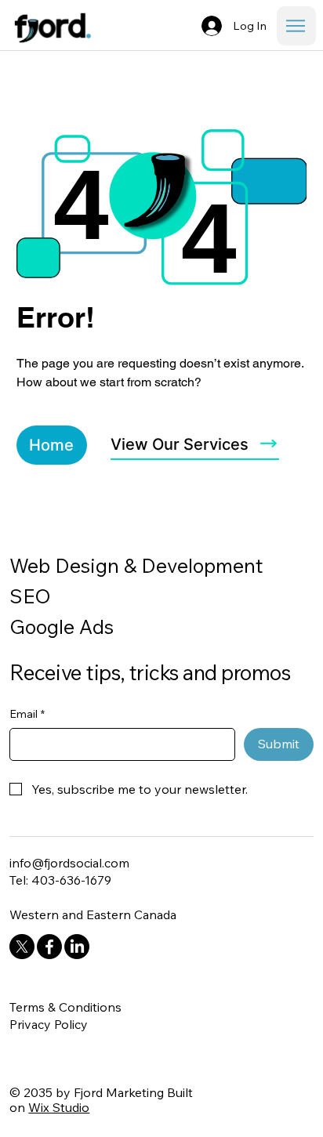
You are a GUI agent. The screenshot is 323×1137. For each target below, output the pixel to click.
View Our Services (180, 444)
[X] (21, 946)
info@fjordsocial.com (69, 863)
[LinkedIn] (76, 946)
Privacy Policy (48, 1024)
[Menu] (296, 25)
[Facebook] (49, 946)
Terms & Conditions (65, 1007)
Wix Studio (58, 1107)
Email (27, 714)
